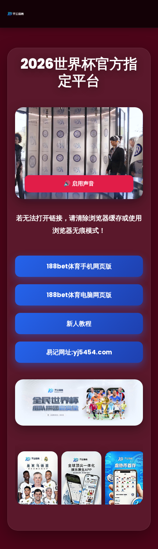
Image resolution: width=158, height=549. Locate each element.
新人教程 (79, 323)
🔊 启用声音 (79, 183)
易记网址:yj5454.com (79, 352)
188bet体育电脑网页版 (79, 294)
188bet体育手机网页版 (79, 266)
